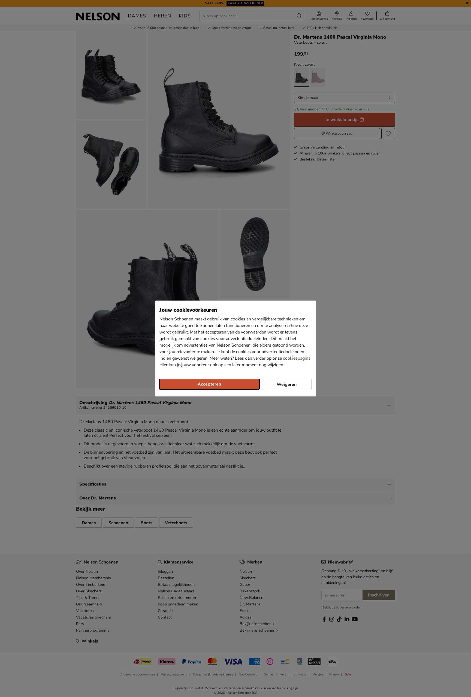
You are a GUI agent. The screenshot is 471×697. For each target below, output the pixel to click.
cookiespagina (296, 358)
